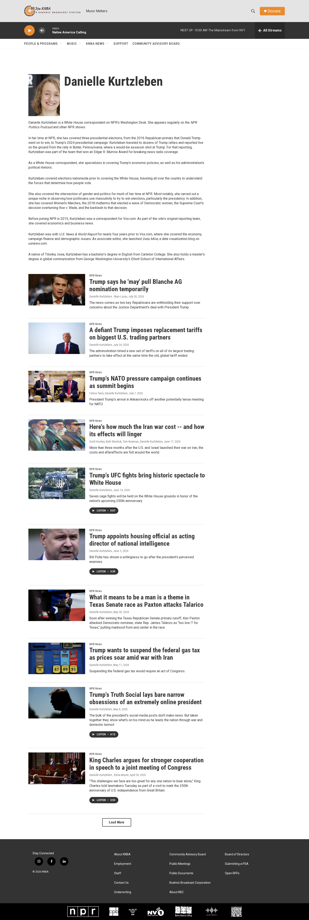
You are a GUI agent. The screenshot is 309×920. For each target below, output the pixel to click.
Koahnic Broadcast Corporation (190, 882)
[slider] (48, 30)
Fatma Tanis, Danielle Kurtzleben (108, 393)
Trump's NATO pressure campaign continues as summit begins (145, 382)
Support (121, 43)
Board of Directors (237, 854)
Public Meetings (179, 863)
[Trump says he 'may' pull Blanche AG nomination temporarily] (56, 289)
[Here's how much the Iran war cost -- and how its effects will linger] (56, 435)
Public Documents (181, 873)
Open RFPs (232, 873)
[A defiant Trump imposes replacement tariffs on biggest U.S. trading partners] (56, 338)
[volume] (42, 30)
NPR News (95, 275)
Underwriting (122, 892)
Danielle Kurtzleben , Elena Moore (109, 775)
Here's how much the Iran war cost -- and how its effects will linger (146, 430)
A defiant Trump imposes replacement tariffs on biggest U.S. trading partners (145, 333)
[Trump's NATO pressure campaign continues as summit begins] (56, 386)
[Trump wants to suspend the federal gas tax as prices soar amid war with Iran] (56, 658)
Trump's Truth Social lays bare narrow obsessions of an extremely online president (145, 698)
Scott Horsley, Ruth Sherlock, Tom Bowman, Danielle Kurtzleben (126, 441)
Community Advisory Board (156, 43)
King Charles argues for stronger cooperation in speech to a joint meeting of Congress (146, 763)
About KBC (176, 892)
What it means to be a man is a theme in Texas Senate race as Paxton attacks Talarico (146, 601)
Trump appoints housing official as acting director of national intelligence (142, 539)
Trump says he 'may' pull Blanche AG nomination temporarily (135, 285)
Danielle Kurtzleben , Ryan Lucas (108, 296)
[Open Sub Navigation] (61, 43)
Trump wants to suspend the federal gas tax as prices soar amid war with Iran (144, 653)
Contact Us (121, 882)
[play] (29, 30)
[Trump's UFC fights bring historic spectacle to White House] (56, 483)
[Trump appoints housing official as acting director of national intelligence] (56, 544)
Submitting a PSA (236, 863)
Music (72, 43)
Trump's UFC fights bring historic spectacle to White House (147, 479)
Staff (117, 873)
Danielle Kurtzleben (100, 344)
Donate (274, 11)
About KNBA (122, 854)
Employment (122, 863)
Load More (116, 822)
